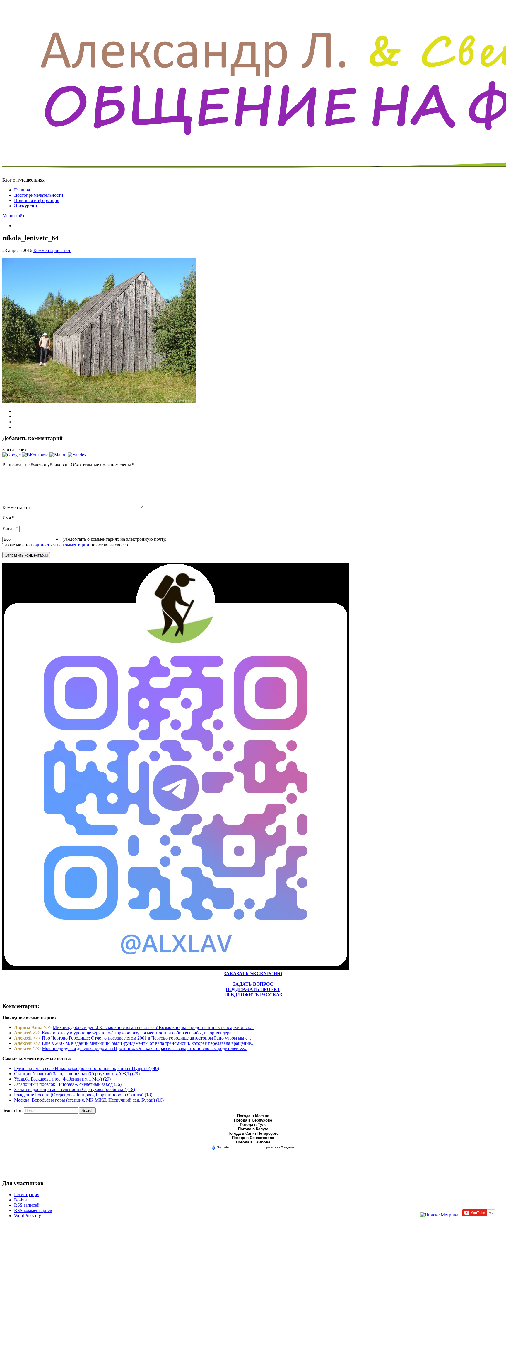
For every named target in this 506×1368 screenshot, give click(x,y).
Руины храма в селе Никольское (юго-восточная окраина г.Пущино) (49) (86, 1068)
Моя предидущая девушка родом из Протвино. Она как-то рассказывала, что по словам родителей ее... (144, 1048)
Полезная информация (36, 200)
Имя (8, 517)
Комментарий (16, 507)
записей (27, 1205)
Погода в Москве (253, 1116)
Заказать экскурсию (253, 973)
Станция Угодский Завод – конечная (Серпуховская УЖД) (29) (77, 1073)
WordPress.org (27, 1215)
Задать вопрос (253, 984)
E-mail (10, 528)
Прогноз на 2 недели (279, 1147)
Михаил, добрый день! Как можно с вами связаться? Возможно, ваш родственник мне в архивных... (153, 1027)
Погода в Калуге (253, 1129)
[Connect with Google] (12, 454)
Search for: (12, 1110)
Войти (20, 1199)
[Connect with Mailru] (58, 454)
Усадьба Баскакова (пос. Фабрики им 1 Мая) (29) (62, 1078)
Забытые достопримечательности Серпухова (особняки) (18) (74, 1089)
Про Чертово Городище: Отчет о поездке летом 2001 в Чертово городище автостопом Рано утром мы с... (146, 1037)
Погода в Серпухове (253, 1120)
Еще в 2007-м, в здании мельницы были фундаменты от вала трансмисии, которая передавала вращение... (148, 1043)
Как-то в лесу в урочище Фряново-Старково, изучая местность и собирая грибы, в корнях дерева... (140, 1032)
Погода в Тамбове (253, 1142)
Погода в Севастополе (253, 1138)
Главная (22, 189)
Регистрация (26, 1194)
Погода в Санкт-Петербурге (253, 1133)
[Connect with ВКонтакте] (35, 454)
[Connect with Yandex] (77, 454)
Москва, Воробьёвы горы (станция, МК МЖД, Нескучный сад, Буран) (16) (89, 1100)
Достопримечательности (38, 195)
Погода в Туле (253, 1124)
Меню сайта (14, 215)
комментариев (33, 1210)
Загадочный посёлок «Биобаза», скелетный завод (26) (68, 1084)
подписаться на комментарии (60, 544)
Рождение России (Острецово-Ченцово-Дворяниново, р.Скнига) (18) (83, 1094)
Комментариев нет (52, 250)
